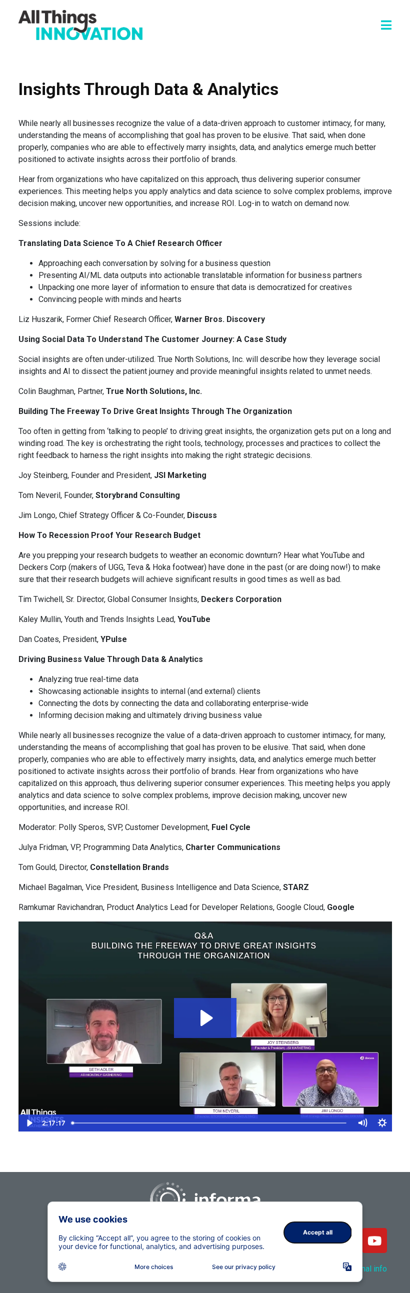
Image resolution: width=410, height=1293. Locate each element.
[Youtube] (374, 1240)
